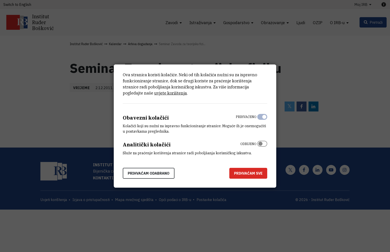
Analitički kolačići (147, 144)
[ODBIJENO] (262, 147)
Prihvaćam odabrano (148, 173)
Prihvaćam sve (248, 173)
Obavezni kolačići (146, 117)
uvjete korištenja (170, 92)
